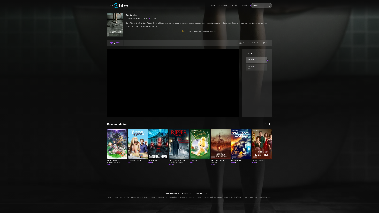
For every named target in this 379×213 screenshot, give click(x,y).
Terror (145, 18)
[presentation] (269, 124)
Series (234, 5)
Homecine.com (200, 193)
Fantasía (129, 18)
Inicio (212, 5)
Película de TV (137, 18)
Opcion (251, 60)
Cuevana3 (186, 193)
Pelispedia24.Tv (172, 193)
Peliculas (223, 5)
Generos (245, 5)
